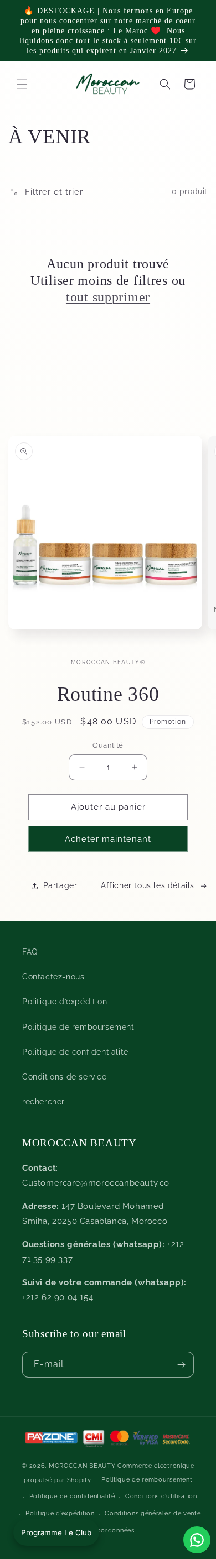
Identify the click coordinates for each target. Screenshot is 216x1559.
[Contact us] (196, 1539)
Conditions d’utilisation (161, 1496)
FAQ (30, 951)
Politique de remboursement (78, 1027)
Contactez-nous (53, 976)
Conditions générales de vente (152, 1513)
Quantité (107, 745)
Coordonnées (113, 1530)
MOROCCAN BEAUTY (82, 1465)
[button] (165, 84)
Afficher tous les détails (147, 885)
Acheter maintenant (108, 839)
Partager (60, 885)
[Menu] (22, 84)
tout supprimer (108, 297)
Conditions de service (64, 1076)
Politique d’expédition (64, 1001)
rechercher (43, 1101)
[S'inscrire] (181, 1365)
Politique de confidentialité (75, 1051)
